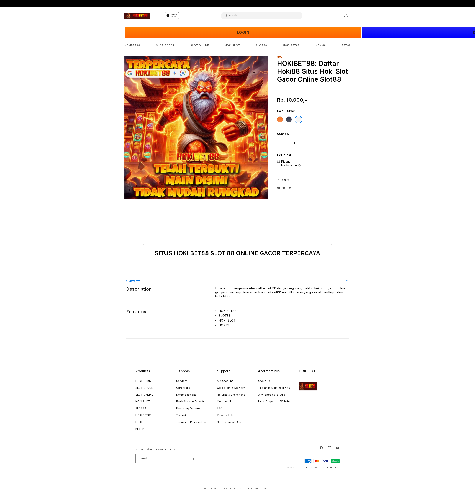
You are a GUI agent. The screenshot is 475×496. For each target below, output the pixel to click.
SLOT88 (140, 408)
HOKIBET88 (143, 381)
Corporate (183, 387)
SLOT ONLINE (144, 394)
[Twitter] (284, 188)
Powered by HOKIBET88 (326, 467)
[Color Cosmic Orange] (280, 119)
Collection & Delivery (231, 387)
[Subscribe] (193, 458)
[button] (132, 45)
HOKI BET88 (143, 415)
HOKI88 (140, 422)
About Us (264, 381)
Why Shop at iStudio (271, 394)
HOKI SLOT (142, 401)
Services (182, 381)
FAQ (220, 408)
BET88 (139, 428)
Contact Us (224, 401)
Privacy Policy (226, 415)
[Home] (137, 15)
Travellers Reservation (191, 422)
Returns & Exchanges (231, 394)
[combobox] (261, 15)
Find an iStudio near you (274, 387)
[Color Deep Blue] (289, 119)
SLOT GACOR (144, 387)
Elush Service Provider (191, 401)
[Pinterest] (291, 188)
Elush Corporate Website (274, 401)
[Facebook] (279, 188)
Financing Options (188, 408)
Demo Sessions (186, 394)
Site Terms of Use (229, 422)
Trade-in (181, 415)
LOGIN (243, 32)
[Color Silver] (298, 119)
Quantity (283, 134)
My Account (225, 381)
